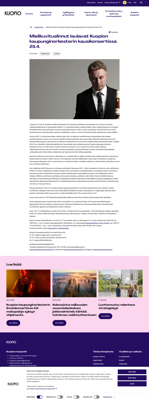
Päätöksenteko (98, 364)
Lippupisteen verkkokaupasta (58, 228)
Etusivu (29, 14)
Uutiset (56, 53)
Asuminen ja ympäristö (46, 13)
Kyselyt (121, 360)
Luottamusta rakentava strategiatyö (117, 306)
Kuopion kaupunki (134, 13)
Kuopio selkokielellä (111, 2)
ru (135, 2)
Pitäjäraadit (123, 364)
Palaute (100, 2)
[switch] (60, 397)
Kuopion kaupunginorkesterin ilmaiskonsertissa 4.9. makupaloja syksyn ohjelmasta (28, 310)
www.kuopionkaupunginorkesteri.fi (42, 249)
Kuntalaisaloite (124, 356)
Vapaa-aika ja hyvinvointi (91, 13)
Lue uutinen (13, 323)
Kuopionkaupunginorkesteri (73, 249)
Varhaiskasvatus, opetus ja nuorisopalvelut (114, 13)
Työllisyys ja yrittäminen (68, 13)
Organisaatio (97, 360)
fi (125, 2)
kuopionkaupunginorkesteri (102, 249)
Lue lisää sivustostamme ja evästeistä (41, 389)
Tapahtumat (45, 53)
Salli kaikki (132, 372)
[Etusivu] (31, 27)
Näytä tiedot (107, 397)
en (130, 2)
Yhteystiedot (91, 2)
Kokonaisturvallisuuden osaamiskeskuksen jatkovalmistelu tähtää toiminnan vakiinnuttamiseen (74, 310)
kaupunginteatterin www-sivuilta (96, 223)
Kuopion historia (99, 356)
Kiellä (132, 384)
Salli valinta (132, 378)
